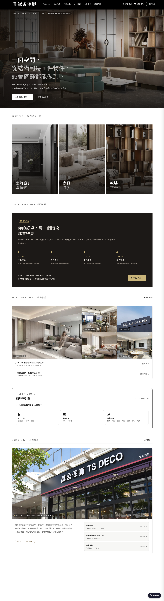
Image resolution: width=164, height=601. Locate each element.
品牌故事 (46, 4)
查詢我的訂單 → (137, 278)
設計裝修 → (143, 536)
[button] (37, 417)
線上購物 (140, 4)
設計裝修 (77, 4)
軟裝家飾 (87, 4)
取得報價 (152, 4)
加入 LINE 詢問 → (141, 398)
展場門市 (98, 4)
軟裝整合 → (143, 546)
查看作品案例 (43, 97)
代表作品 (56, 4)
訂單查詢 (128, 4)
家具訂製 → (143, 526)
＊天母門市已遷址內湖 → (25, 541)
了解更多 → (148, 440)
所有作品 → (148, 297)
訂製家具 (67, 4)
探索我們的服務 (21, 97)
